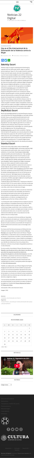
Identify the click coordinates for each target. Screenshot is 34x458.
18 (13, 338)
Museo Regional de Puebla (23, 283)
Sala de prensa (4, 401)
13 (21, 334)
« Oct (2, 347)
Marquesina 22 (8, 448)
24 (8, 341)
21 (25, 338)
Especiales (17, 450)
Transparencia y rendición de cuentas (10, 403)
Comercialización (5, 411)
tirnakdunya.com (21, 168)
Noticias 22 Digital (14, 16)
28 (25, 341)
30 (4, 344)
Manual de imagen (5, 408)
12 (17, 334)
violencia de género (24, 55)
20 (21, 338)
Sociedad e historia (6, 45)
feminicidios (16, 55)
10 (8, 334)
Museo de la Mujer (7, 285)
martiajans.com (11, 88)
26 (17, 341)
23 (4, 341)
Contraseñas (17, 448)
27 (21, 341)
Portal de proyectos (6, 406)
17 (8, 338)
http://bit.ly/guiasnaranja (9, 263)
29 (29, 341)
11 (13, 334)
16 (4, 338)
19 (17, 338)
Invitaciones (4, 413)
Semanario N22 (25, 448)
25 (13, 341)
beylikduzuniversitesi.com (7, 130)
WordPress (27, 453)
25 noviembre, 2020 (6, 55)
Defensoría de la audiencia (7, 398)
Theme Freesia (21, 453)
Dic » (6, 347)
